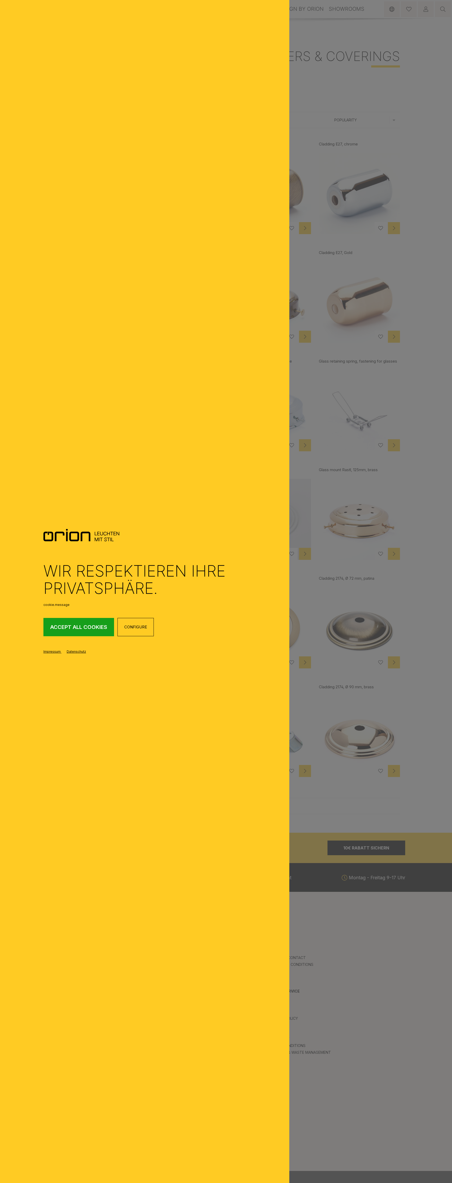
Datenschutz (76, 652)
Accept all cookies (78, 627)
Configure (135, 626)
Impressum (52, 652)
